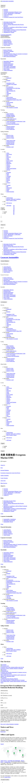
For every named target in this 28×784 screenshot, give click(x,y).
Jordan (7, 159)
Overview (5, 9)
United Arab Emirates (11, 168)
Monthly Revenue (7, 42)
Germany (8, 185)
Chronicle (5, 10)
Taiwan (8, 164)
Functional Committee (8, 51)
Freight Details (9, 102)
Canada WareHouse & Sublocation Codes (15, 121)
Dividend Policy (7, 62)
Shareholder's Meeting (8, 61)
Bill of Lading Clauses (11, 200)
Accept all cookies (5, 779)
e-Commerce (3, 72)
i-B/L (7, 92)
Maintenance (14, 212)
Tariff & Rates (9, 197)
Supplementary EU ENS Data (13, 88)
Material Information (8, 65)
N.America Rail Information (12, 124)
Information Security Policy (9, 22)
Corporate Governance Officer (10, 55)
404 (14, 206)
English (2, 208)
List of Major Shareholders (9, 67)
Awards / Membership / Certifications (11, 13)
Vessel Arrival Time (10, 140)
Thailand (8, 166)
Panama (8, 180)
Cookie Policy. (7, 777)
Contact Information (8, 70)
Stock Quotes (6, 69)
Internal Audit (6, 52)
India (7, 155)
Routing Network (10, 143)
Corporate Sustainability (6, 34)
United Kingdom (10, 191)
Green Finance (6, 45)
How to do (3, 724)
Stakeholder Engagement (9, 520)
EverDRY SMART (10, 116)
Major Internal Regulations (9, 56)
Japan (7, 158)
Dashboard (8, 78)
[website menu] (1, 217)
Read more (3, 731)
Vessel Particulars (10, 144)
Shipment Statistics (10, 126)
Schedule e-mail (10, 146)
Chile (7, 175)
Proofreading (9, 89)
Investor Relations (5, 36)
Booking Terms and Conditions (13, 199)
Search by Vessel (10, 137)
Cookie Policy (7, 762)
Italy (7, 186)
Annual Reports (7, 40)
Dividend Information (8, 63)
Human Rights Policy (8, 23)
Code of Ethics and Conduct (9, 31)
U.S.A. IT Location (10, 122)
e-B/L (7, 94)
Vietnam (8, 169)
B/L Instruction (9, 87)
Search (2, 451)
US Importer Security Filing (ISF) (14, 99)
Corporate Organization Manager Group (12, 12)
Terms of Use (4, 760)
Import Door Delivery (11, 98)
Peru (7, 181)
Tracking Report (10, 127)
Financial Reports (7, 41)
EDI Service (9, 203)
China (7, 153)
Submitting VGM (10, 83)
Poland (7, 189)
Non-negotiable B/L (10, 90)
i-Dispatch (8, 93)
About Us (3, 5)
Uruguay (8, 182)
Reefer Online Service (11, 118)
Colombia (8, 176)
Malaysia (8, 162)
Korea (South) (9, 160)
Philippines (8, 163)
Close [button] (2, 513)
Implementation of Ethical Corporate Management (14, 29)
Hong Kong (9, 154)
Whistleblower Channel (8, 32)
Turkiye (8, 167)
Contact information (7, 14)
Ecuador (8, 177)
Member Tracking (10, 115)
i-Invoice (8, 103)
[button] (14, 465)
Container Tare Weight (11, 84)
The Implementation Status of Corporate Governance (15, 53)
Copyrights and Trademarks (14, 760)
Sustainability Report (8, 521)
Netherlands (9, 187)
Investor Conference (8, 43)
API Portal (8, 205)
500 (14, 208)
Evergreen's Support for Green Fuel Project (13, 17)
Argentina (8, 172)
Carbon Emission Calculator (12, 724)
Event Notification (10, 129)
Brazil (7, 173)
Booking (8, 80)
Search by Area (9, 135)
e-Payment (8, 105)
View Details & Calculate (12, 107)
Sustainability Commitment (9, 519)
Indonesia (8, 157)
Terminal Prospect (10, 141)
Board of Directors (7, 50)
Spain (7, 190)
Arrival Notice (9, 97)
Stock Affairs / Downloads (9, 66)
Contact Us (6, 15)
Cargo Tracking (9, 113)
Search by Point (9, 136)
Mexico (8, 178)
